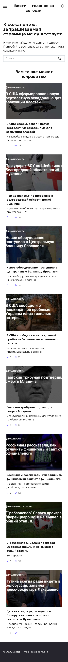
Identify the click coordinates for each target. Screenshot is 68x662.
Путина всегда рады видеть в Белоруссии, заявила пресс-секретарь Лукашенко (28, 615)
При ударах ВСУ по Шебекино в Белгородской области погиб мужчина (29, 199)
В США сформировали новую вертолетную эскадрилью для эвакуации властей (29, 127)
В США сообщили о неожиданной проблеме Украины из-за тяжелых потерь (32, 339)
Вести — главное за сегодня (34, 8)
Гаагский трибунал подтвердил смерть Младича (30, 409)
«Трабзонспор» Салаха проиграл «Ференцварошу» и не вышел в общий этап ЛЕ (30, 546)
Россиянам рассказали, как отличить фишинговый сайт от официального (34, 477)
